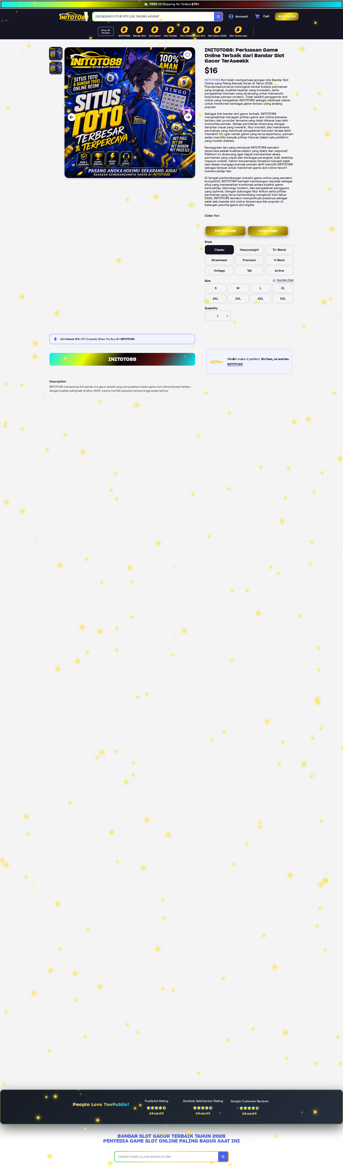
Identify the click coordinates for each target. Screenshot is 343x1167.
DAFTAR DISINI (225, 231)
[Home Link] (74, 16)
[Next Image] (188, 117)
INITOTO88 (212, 80)
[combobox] (153, 16)
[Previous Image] (72, 117)
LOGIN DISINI (268, 231)
